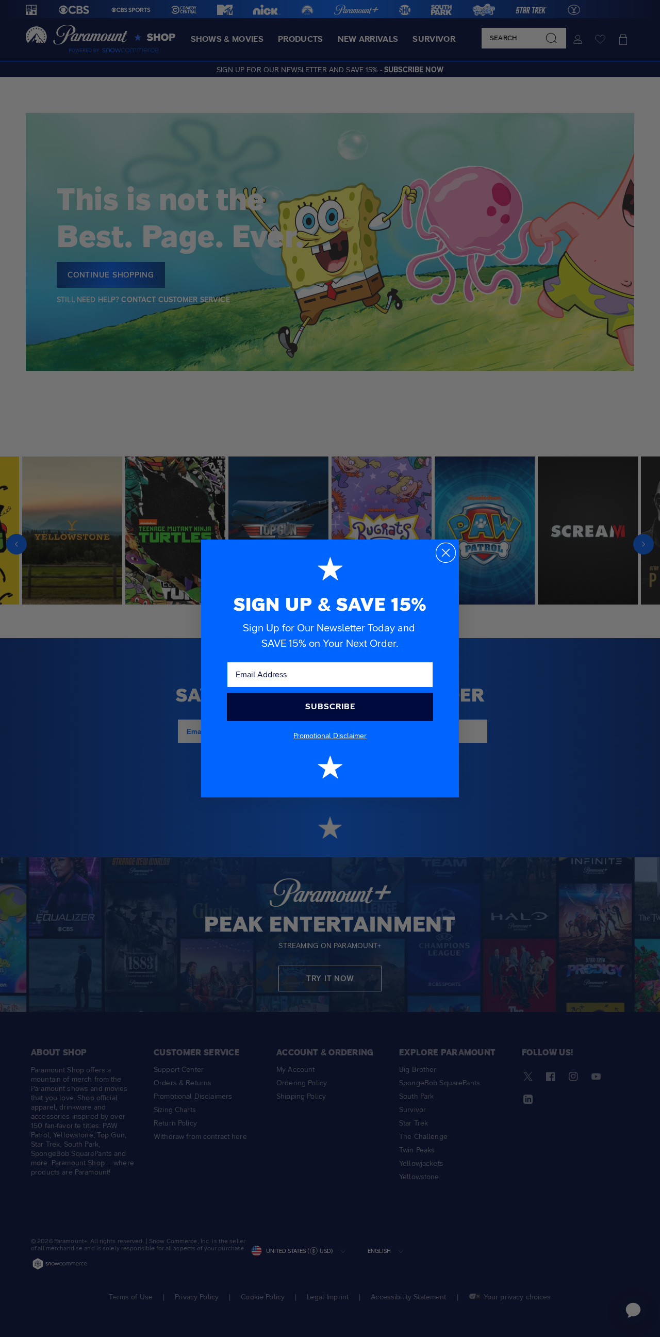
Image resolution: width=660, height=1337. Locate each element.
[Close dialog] (446, 553)
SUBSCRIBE (330, 706)
